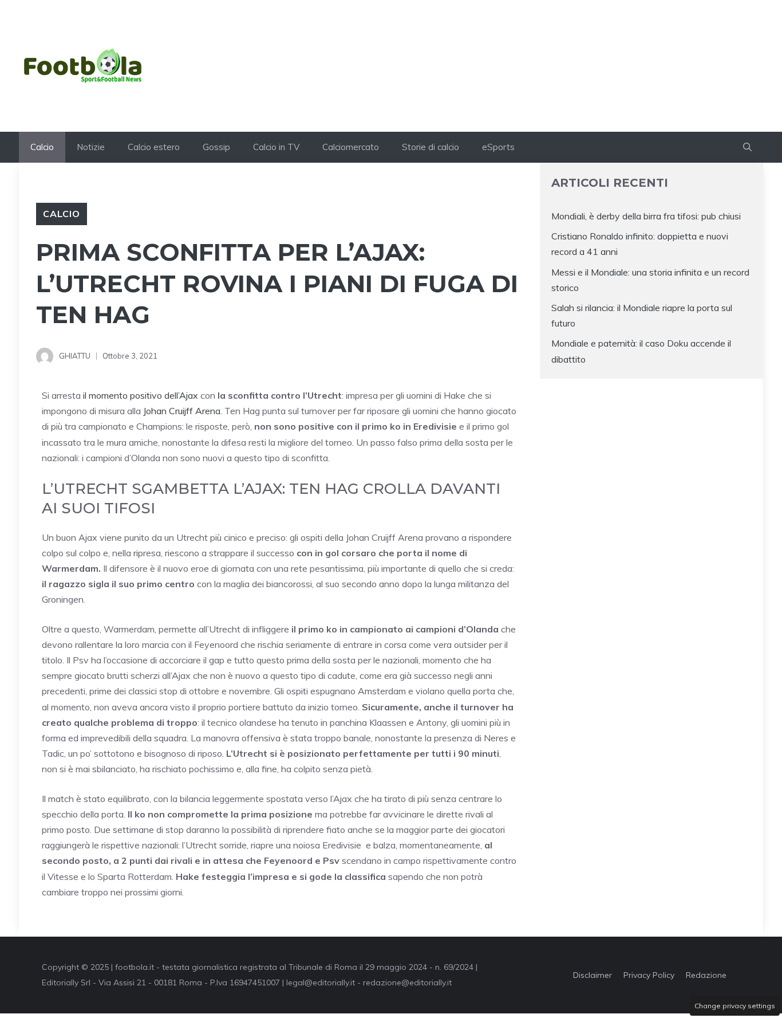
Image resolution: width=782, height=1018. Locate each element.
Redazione (706, 975)
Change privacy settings (734, 1005)
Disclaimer (592, 975)
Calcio (42, 147)
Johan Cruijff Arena (181, 410)
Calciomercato (350, 147)
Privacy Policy (648, 975)
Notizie (91, 147)
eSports (498, 147)
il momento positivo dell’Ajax (140, 395)
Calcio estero (154, 147)
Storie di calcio (430, 147)
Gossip (216, 147)
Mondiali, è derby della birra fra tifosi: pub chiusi (646, 216)
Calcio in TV (276, 147)
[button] (747, 147)
